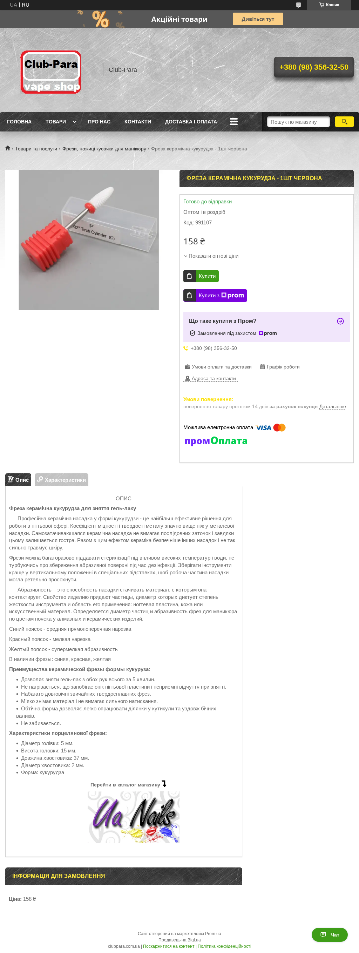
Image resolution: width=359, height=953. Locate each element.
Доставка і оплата (191, 121)
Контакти (137, 121)
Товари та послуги (36, 148)
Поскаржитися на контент (169, 946)
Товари (56, 121)
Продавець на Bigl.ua (179, 940)
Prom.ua (213, 933)
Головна (19, 121)
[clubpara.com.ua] (50, 70)
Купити (207, 276)
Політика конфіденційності (224, 946)
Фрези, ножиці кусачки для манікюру (104, 148)
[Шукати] (344, 121)
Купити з (209, 295)
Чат (335, 935)
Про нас (99, 121)
